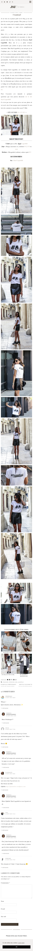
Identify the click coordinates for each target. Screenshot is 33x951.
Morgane (8, 858)
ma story (21, 112)
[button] (31, 2)
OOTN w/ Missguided (25, 685)
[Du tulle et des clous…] (8, 664)
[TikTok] (9, 2)
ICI (16, 149)
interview (11, 682)
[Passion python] (24, 641)
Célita (7, 728)
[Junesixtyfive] (16, 7)
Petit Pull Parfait (8, 652)
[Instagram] (1, 2)
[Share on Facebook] (10, 679)
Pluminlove (8, 772)
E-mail (3, 909)
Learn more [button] (21, 943)
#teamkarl (5, 682)
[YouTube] (7, 2)
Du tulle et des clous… (8, 674)
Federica (8, 713)
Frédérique (8, 696)
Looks (21, 12)
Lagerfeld (24, 144)
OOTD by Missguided (8, 685)
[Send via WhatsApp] (16, 679)
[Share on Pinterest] (14, 679)
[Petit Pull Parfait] (8, 641)
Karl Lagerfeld (18, 160)
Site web (3, 916)
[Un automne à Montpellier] (24, 664)
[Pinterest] (4, 2)
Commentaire (5, 883)
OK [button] (16, 947)
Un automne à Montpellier (24, 675)
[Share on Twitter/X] (12, 679)
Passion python (23, 652)
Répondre (5, 708)
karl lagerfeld (19, 682)
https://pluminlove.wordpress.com (15, 786)
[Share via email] (8, 679)
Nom (2, 901)
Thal (6, 812)
